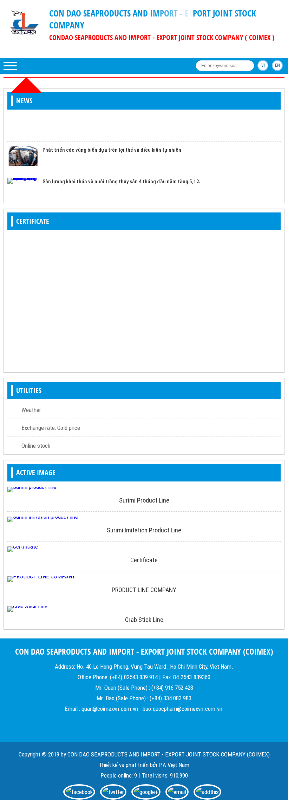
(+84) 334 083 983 (170, 698)
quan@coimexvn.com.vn (109, 708)
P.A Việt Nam (173, 764)
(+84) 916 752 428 (172, 687)
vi (263, 65)
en (277, 65)
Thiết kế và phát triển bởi (128, 764)
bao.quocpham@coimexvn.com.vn (182, 708)
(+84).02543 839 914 (134, 677)
